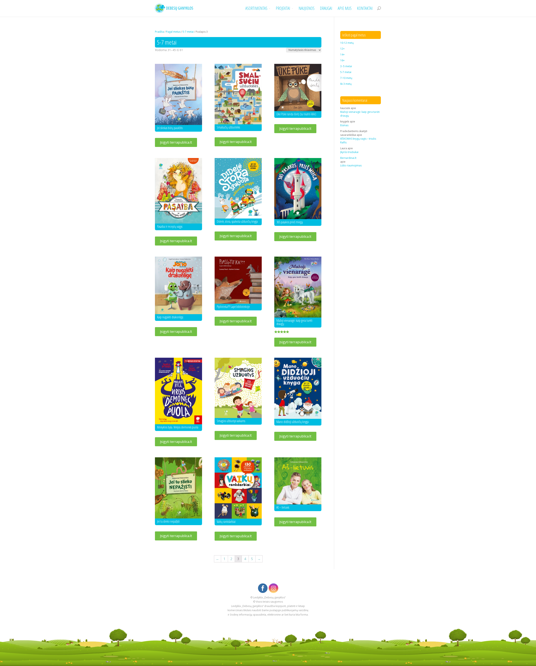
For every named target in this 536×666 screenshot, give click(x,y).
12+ (342, 48)
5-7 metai (188, 31)
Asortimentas (256, 8)
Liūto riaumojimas (351, 165)
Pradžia (159, 31)
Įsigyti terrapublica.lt (176, 142)
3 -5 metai (346, 66)
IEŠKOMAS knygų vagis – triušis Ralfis (358, 140)
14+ (342, 54)
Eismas (344, 125)
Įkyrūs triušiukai (349, 152)
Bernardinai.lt (348, 158)
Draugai (326, 8)
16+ (342, 60)
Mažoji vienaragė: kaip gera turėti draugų (360, 113)
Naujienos (306, 8)
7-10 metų (346, 78)
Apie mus (345, 8)
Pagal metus (173, 31)
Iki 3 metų (346, 84)
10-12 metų (347, 43)
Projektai (283, 8)
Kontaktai (365, 8)
